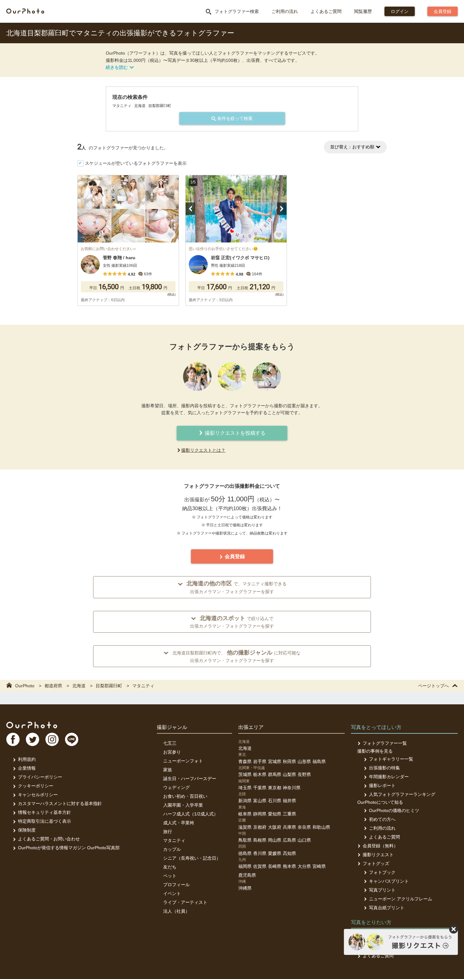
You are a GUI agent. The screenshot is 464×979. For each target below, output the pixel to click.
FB (13, 739)
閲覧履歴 (363, 11)
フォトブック (382, 872)
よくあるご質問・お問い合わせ (49, 838)
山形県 (304, 761)
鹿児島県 (247, 875)
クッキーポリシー (35, 785)
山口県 (304, 840)
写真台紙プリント (386, 907)
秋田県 (289, 761)
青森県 (245, 761)
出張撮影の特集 (384, 767)
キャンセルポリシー (38, 794)
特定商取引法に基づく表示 (44, 821)
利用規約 (27, 759)
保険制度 (27, 830)
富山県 (259, 800)
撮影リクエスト (378, 854)
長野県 (304, 774)
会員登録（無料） (380, 845)
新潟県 (245, 800)
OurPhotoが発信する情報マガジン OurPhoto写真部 (69, 847)
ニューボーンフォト (183, 760)
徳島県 (245, 853)
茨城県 (245, 774)
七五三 (169, 743)
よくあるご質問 (326, 11)
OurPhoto (31, 725)
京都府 (259, 827)
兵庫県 (289, 827)
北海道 (245, 748)
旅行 (167, 831)
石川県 (274, 800)
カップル (172, 849)
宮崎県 (319, 866)
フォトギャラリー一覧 (391, 758)
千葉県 (259, 787)
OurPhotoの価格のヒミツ (394, 810)
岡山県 (274, 840)
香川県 (259, 853)
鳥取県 (245, 840)
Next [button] (282, 208)
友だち (169, 866)
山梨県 (289, 774)
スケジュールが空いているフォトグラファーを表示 (136, 163)
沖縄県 (245, 888)
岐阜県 (245, 813)
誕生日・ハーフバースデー (189, 778)
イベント (172, 893)
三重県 (289, 813)
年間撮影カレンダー (389, 776)
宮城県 (274, 761)
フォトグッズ (376, 863)
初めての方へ (382, 819)
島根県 (259, 840)
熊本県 (289, 866)
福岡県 (245, 866)
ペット (169, 875)
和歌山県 (321, 827)
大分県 (304, 866)
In (52, 739)
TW (32, 739)
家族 (167, 769)
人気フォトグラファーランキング (402, 794)
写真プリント (382, 889)
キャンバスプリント (389, 881)
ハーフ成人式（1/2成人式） (190, 813)
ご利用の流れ (284, 11)
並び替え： (352, 146)
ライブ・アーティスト (185, 902)
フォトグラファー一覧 (385, 743)
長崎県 (274, 866)
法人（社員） (176, 911)
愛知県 (274, 813)
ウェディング (176, 787)
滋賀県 (245, 827)
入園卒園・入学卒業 (183, 805)
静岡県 (259, 813)
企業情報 (27, 768)
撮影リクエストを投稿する (234, 433)
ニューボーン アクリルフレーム (400, 898)
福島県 (319, 761)
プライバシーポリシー (40, 776)
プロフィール (176, 884)
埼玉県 (245, 787)
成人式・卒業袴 (178, 822)
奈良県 (304, 827)
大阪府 (274, 827)
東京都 (274, 787)
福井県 (289, 800)
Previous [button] (190, 208)
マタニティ (174, 840)
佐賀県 (259, 866)
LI (71, 739)
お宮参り (172, 752)
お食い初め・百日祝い (185, 796)
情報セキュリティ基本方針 (44, 812)
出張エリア (251, 727)
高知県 (289, 853)
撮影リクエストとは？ (203, 450)
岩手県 (259, 761)
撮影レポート (382, 785)
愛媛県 (274, 853)
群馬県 (274, 774)
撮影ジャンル (172, 727)
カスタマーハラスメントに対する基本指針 (60, 803)
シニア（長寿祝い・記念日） (192, 858)
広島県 (289, 840)
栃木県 (259, 774)
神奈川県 (291, 787)
